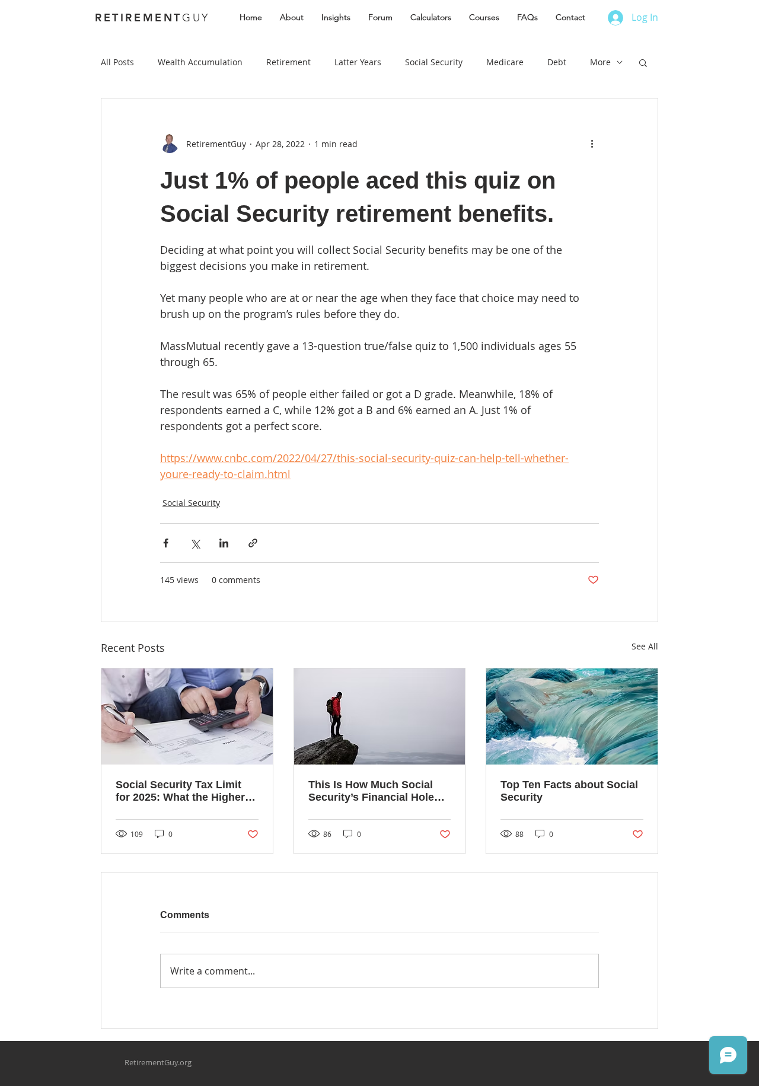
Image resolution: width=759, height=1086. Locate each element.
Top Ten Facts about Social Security (569, 791)
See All (645, 646)
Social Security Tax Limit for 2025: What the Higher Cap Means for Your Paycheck (180, 791)
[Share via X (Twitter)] (194, 543)
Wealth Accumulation (200, 62)
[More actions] (592, 143)
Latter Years (357, 62)
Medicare (505, 62)
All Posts (117, 62)
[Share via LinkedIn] (223, 543)
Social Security (434, 62)
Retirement (288, 62)
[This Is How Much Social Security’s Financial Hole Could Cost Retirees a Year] (379, 716)
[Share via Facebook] (165, 543)
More (600, 62)
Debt (556, 62)
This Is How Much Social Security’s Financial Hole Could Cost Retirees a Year (376, 791)
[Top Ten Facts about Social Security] (572, 716)
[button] (643, 62)
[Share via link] (253, 543)
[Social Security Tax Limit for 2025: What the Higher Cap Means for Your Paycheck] (187, 716)
